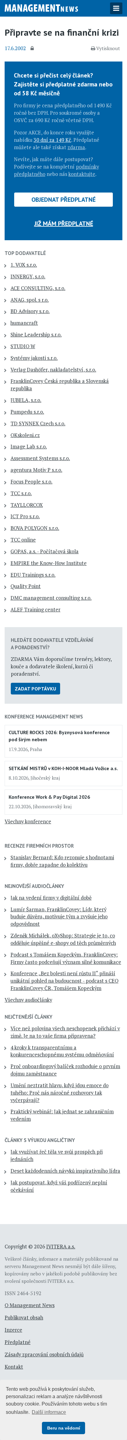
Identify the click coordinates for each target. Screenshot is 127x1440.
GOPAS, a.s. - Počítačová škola (44, 551)
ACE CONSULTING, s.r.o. (37, 288)
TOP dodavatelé (25, 253)
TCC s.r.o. (21, 493)
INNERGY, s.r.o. (27, 276)
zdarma (76, 147)
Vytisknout (108, 48)
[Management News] (41, 7)
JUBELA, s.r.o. (25, 400)
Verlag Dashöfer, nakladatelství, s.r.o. (53, 369)
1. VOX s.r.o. (23, 264)
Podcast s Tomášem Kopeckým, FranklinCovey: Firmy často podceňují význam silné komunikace (65, 958)
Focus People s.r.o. (31, 481)
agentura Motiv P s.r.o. (36, 470)
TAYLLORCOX (26, 505)
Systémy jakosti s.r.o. (34, 358)
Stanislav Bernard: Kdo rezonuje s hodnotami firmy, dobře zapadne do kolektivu (62, 861)
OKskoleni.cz (25, 435)
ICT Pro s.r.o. (25, 516)
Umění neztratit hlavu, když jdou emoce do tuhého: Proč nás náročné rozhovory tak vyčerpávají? (59, 1093)
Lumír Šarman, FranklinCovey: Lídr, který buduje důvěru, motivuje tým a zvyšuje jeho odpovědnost (59, 917)
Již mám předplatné (63, 224)
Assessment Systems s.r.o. (40, 458)
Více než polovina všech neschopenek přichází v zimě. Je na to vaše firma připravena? (65, 1032)
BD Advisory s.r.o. (30, 311)
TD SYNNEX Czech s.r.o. (37, 423)
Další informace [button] (49, 1412)
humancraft (24, 323)
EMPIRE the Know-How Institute (48, 563)
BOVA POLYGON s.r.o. (34, 528)
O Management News (30, 1305)
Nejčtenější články (28, 1016)
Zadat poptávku (35, 689)
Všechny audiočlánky (28, 999)
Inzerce (13, 1330)
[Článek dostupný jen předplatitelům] (33, 48)
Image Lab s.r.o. (28, 446)
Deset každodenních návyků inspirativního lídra (65, 1171)
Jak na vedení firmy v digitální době (51, 897)
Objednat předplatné (63, 200)
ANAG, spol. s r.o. (29, 299)
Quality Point (25, 586)
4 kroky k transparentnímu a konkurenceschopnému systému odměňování (62, 1051)
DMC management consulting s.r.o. (51, 598)
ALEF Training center (35, 609)
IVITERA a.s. (60, 1246)
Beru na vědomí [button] (63, 1428)
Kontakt (14, 1366)
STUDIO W (22, 346)
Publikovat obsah (24, 1317)
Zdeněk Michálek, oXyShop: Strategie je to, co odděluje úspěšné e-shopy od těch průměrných (63, 939)
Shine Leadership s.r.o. (36, 334)
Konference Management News (44, 716)
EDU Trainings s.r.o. (32, 574)
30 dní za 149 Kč (52, 140)
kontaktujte (81, 174)
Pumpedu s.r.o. (27, 411)
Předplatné (18, 1342)
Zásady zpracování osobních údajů (44, 1354)
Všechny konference (28, 821)
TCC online (23, 539)
